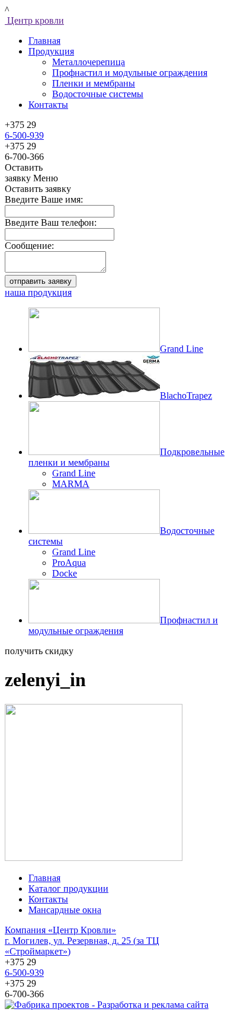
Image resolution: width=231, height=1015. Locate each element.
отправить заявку (40, 281)
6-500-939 (24, 135)
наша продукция (38, 292)
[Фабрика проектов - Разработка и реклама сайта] (106, 1005)
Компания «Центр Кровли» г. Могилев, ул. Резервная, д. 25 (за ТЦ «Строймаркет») (82, 940)
